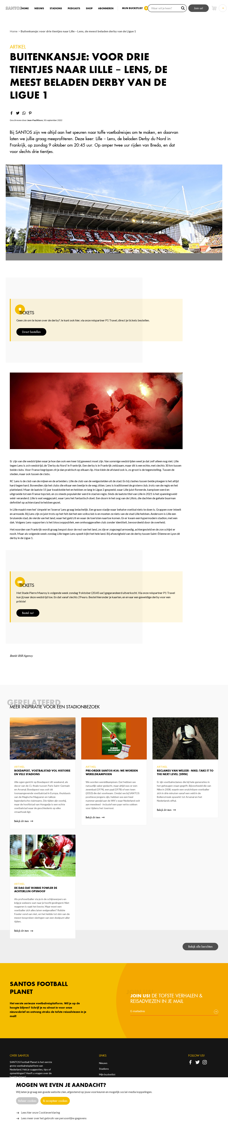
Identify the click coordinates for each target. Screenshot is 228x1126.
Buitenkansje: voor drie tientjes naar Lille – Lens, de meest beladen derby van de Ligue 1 (78, 31)
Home (25, 8)
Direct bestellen (31, 332)
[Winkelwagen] (214, 8)
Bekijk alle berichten (200, 946)
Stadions (56, 8)
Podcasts (74, 8)
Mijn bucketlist (107, 1074)
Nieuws (39, 8)
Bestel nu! (28, 613)
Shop (89, 8)
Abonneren (105, 8)
